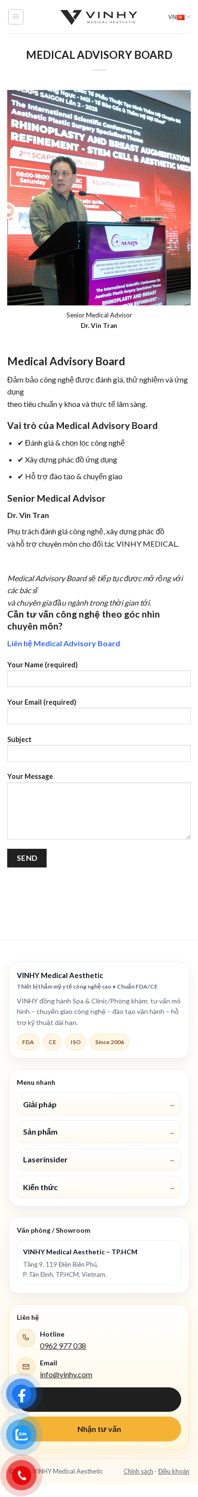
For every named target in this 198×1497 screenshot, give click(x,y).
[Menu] (16, 16)
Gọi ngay (99, 1399)
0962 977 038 (63, 1345)
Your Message (30, 776)
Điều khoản (173, 1471)
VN (172, 16)
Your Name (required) (42, 665)
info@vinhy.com (66, 1374)
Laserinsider (99, 1159)
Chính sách (138, 1471)
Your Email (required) (41, 702)
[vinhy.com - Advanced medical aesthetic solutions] (99, 17)
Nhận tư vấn (99, 1428)
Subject (19, 739)
